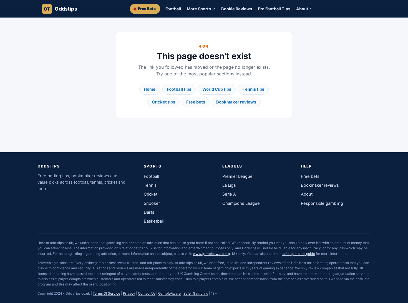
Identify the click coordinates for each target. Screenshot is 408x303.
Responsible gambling (322, 203)
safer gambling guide (298, 254)
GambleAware (169, 293)
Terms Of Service (106, 293)
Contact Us (146, 293)
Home (149, 89)
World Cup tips (216, 89)
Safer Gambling (195, 293)
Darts (149, 212)
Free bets (195, 102)
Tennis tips (253, 89)
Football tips (179, 89)
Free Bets (147, 8)
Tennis (150, 185)
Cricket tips (163, 102)
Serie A (229, 194)
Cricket (150, 194)
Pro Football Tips (274, 8)
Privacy (129, 293)
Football (173, 8)
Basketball (153, 221)
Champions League (241, 203)
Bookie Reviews (236, 8)
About (307, 194)
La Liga (229, 185)
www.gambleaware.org (211, 254)
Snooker (152, 203)
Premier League (237, 176)
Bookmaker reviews (236, 102)
